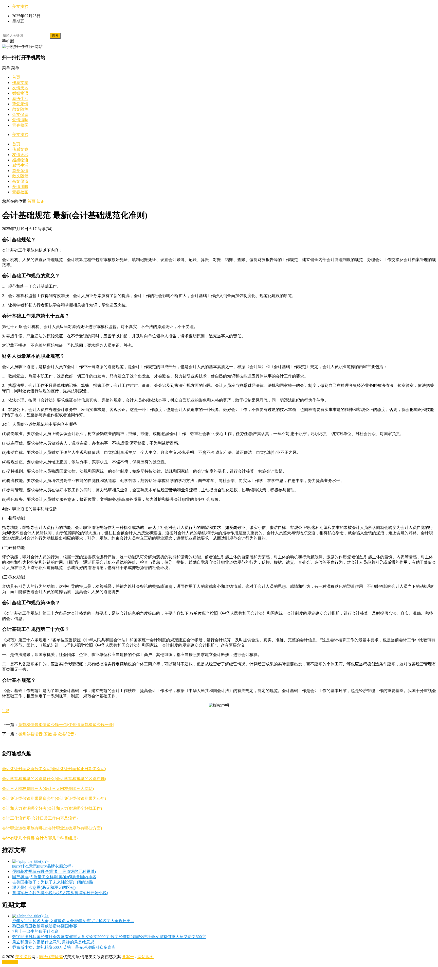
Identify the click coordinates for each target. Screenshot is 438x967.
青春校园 (20, 125)
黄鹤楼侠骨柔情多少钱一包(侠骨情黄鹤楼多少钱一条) (66, 724)
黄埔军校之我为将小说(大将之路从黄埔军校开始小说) (60, 893)
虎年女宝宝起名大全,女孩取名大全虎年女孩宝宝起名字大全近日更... (73, 921)
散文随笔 (20, 109)
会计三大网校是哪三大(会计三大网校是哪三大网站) (48, 788)
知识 (40, 201)
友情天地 (20, 88)
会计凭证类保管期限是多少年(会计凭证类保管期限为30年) (54, 798)
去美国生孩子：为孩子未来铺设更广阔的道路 (52, 882)
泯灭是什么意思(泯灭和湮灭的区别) (44, 887)
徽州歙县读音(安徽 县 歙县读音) (47, 734)
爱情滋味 (20, 120)
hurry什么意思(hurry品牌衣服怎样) (42, 866)
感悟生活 (20, 98)
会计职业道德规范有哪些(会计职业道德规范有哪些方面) (52, 828)
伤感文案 (20, 82)
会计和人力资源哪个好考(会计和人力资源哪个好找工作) (52, 808)
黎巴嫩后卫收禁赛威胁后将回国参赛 (44, 926)
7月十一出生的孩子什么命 (35, 931)
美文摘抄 (20, 6)
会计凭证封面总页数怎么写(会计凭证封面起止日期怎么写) (54, 769)
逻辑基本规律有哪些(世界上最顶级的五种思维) (54, 871)
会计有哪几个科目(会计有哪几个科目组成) (40, 838)
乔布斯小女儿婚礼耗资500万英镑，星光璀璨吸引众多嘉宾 (64, 947)
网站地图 (145, 957)
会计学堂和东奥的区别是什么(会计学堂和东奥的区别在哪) (54, 778)
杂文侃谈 (20, 114)
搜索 (55, 36)
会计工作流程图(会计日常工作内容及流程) (40, 818)
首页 (16, 77)
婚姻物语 (20, 93)
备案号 (128, 957)
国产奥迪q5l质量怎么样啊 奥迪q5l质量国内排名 (54, 877)
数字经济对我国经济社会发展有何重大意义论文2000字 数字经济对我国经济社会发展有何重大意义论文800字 (109, 937)
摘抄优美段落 (51, 957)
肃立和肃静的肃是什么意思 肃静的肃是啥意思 (53, 942)
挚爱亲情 (20, 104)
